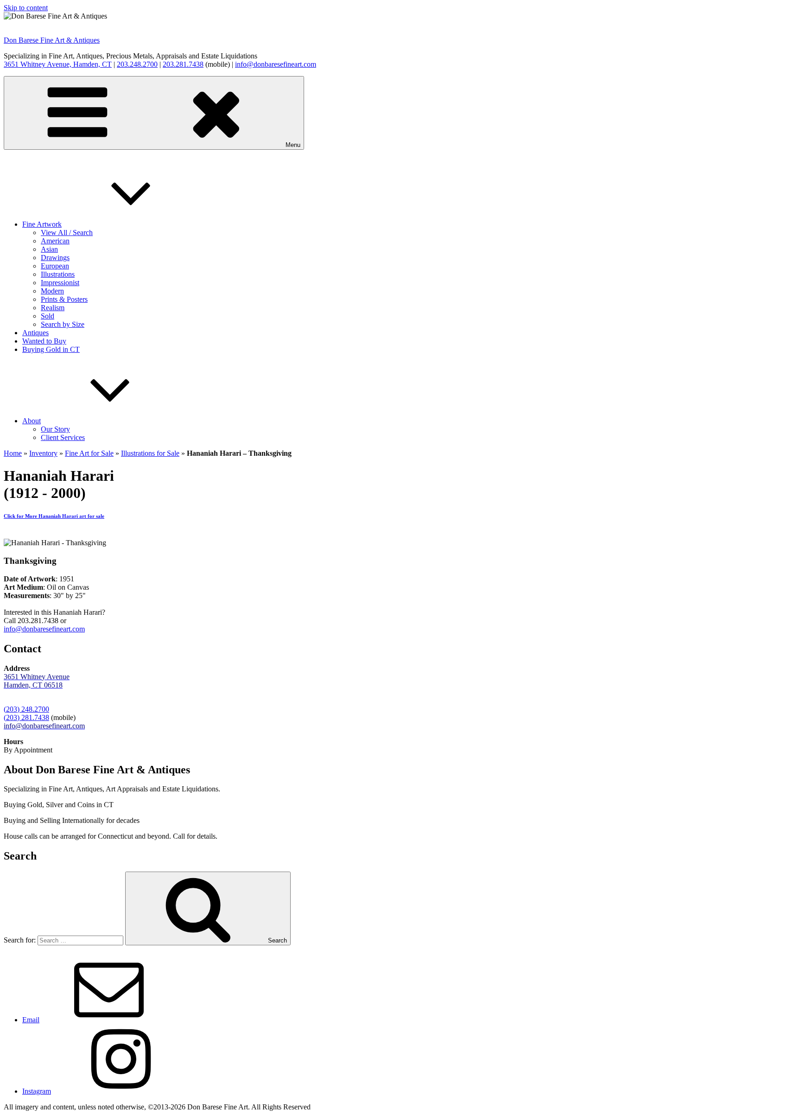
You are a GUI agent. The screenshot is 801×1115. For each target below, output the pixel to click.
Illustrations (58, 274)
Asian (49, 249)
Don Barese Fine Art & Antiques (52, 40)
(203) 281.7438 (26, 717)
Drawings (55, 257)
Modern (52, 291)
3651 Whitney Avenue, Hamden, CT (58, 64)
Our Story (55, 429)
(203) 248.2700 (26, 709)
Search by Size (62, 324)
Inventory (43, 453)
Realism (52, 308)
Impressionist (60, 283)
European (55, 266)
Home (13, 453)
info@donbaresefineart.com (275, 64)
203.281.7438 (183, 64)
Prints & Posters (64, 299)
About (31, 421)
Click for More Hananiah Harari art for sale (54, 516)
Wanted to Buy (44, 341)
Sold (47, 316)
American (55, 241)
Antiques (35, 333)
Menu (293, 144)
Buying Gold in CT (51, 349)
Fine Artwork (42, 224)
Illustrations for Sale (150, 453)
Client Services (63, 437)
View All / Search (67, 232)
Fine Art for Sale (89, 453)
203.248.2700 (137, 64)
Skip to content (26, 8)
